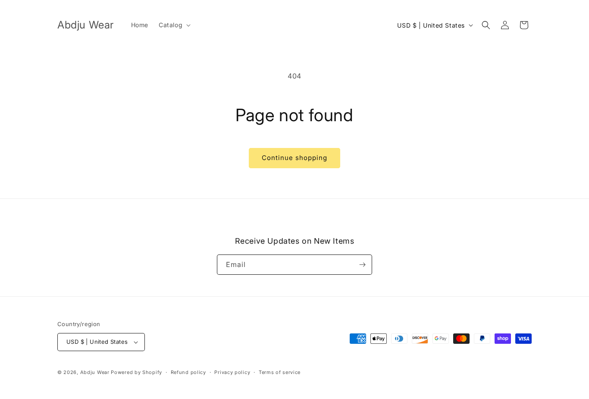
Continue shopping (294, 158)
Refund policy (188, 372)
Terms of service (280, 372)
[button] (174, 25)
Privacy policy (232, 372)
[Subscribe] (362, 264)
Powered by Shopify (136, 372)
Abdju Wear (95, 372)
